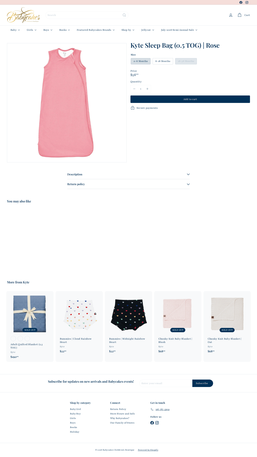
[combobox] (86, 15)
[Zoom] (66, 102)
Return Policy (118, 409)
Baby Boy (75, 413)
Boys (46, 30)
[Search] (124, 15)
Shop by (127, 30)
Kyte (26, 282)
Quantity (136, 81)
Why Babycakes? (119, 418)
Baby (13, 30)
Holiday (74, 431)
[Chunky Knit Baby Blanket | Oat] (227, 323)
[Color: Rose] (13, 338)
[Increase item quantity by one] (147, 88)
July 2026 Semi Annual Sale (178, 30)
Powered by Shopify (148, 449)
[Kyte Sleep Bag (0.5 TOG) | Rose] (26, 239)
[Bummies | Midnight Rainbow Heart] (128, 323)
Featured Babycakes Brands (94, 30)
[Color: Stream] (27, 338)
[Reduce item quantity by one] (134, 88)
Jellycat (146, 30)
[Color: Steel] (20, 338)
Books (63, 30)
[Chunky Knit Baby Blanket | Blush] (178, 323)
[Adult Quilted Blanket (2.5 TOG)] (30, 326)
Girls (30, 30)
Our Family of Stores (122, 422)
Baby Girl (75, 409)
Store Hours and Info (122, 413)
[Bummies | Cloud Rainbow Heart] (79, 323)
